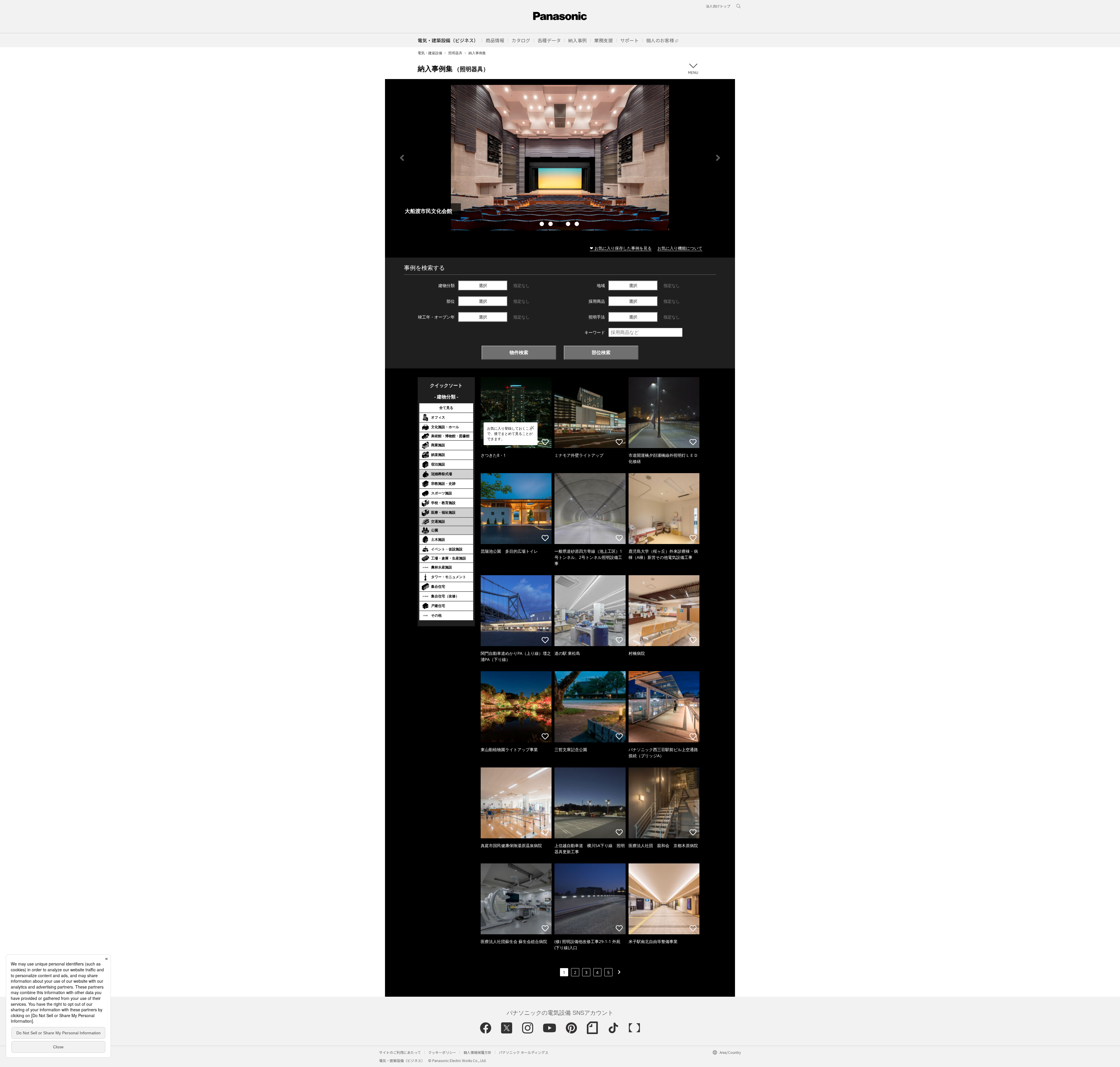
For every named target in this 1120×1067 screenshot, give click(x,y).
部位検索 (601, 352)
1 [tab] (542, 225)
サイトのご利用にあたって (400, 1052)
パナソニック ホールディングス (523, 1052)
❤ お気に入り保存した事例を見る (621, 248)
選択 (483, 285)
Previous (402, 158)
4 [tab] (569, 225)
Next (718, 158)
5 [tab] (577, 225)
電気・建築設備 (430, 52)
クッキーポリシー (442, 1052)
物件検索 (519, 352)
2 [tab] (551, 225)
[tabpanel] (560, 157)
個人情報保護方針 (477, 1052)
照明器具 (455, 52)
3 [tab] (560, 225)
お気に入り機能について (679, 248)
